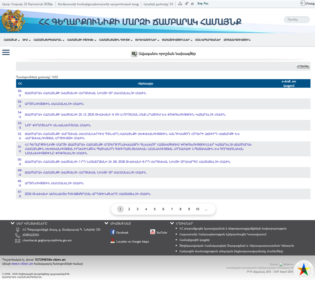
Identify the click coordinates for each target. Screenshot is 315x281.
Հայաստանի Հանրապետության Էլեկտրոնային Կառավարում (222, 234)
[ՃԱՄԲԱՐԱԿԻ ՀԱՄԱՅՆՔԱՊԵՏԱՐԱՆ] (13, 20)
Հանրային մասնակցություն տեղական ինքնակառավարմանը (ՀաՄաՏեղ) (231, 251)
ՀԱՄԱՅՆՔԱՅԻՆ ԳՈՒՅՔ (114, 39)
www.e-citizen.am (22, 264)
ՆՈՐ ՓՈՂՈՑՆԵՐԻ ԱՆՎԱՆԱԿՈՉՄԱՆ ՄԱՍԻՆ (58, 125)
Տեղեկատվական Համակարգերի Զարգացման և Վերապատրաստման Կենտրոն (236, 245)
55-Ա (20, 104)
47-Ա (20, 194)
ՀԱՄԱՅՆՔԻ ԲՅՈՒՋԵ (80, 39)
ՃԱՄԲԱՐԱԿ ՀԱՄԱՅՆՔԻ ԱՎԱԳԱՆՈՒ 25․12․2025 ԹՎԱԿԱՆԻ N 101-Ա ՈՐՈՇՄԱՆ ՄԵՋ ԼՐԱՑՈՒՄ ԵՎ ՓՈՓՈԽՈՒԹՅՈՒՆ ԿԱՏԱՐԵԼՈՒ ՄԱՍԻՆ (125, 114)
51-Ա (20, 149)
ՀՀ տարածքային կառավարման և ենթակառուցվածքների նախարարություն (232, 228)
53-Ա (20, 125)
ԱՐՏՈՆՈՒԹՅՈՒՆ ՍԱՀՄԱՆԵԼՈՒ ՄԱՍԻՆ (54, 104)
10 (197, 209)
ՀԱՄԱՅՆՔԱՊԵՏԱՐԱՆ (47, 39)
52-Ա (20, 136)
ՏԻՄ (25, 39)
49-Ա (20, 172)
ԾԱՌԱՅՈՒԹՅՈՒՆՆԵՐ (176, 39)
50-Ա (20, 161)
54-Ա (20, 114)
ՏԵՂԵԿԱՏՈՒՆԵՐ (145, 39)
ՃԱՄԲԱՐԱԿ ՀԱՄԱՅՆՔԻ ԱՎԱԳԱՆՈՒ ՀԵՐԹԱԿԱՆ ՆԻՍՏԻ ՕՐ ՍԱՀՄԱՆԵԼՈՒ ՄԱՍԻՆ (85, 93)
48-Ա (20, 183)
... (206, 209)
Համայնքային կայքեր (194, 240)
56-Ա (20, 93)
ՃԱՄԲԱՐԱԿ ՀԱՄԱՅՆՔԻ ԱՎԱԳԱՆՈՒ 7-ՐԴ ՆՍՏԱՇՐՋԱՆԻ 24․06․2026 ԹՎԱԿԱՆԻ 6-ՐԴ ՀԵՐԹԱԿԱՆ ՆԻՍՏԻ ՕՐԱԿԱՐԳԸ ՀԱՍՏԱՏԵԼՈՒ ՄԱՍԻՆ (128, 162)
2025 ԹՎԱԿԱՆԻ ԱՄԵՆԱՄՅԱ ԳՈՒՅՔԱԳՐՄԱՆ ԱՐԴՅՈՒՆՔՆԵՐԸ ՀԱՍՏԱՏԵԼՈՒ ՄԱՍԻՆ (88, 194)
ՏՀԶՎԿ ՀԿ (288, 264)
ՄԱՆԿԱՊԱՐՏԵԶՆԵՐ (208, 39)
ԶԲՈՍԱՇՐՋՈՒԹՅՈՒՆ (237, 39)
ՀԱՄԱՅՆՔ (10, 39)
